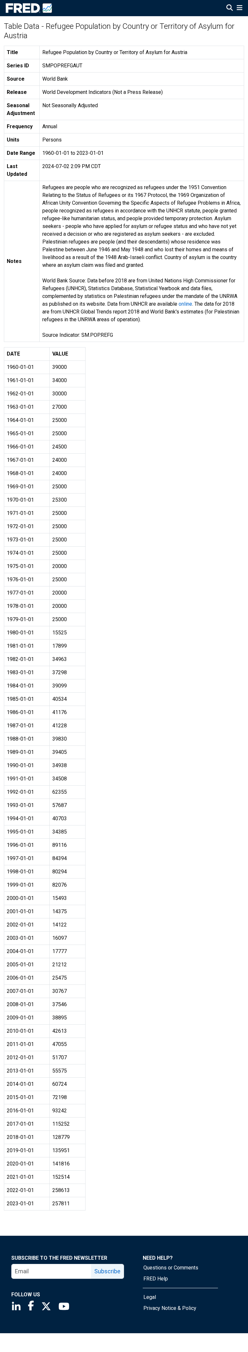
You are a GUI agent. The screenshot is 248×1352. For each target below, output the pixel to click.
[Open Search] (229, 8)
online (185, 304)
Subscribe (107, 1271)
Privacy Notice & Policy (169, 1308)
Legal (149, 1297)
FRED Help (155, 1279)
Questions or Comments (170, 1268)
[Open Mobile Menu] (239, 8)
